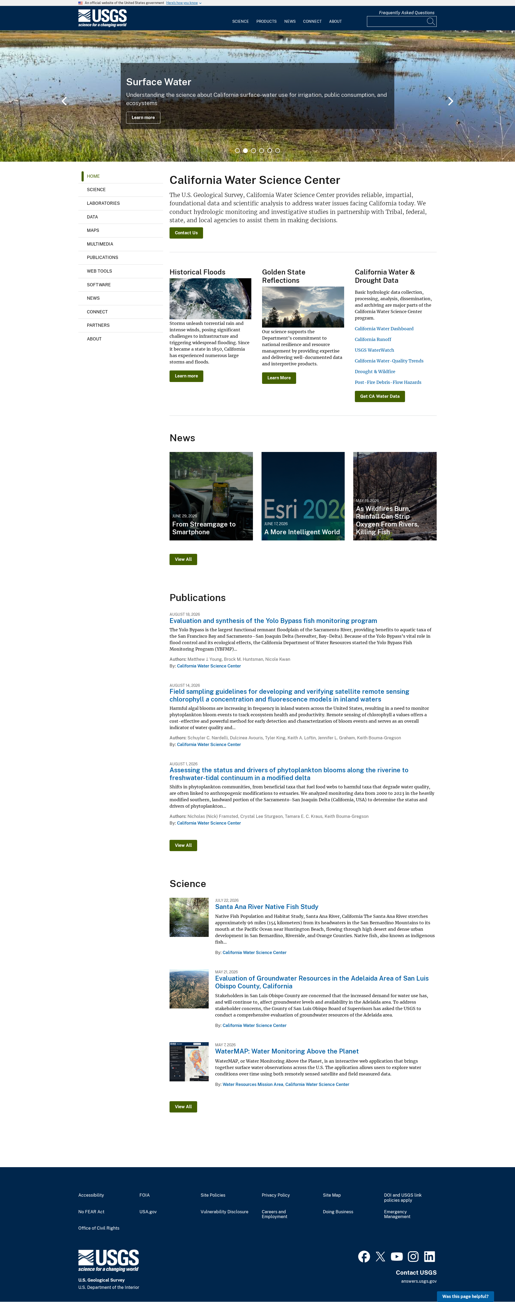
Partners (98, 325)
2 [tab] (245, 150)
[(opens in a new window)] (364, 1255)
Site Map (332, 1195)
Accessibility (91, 1195)
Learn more (143, 117)
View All (183, 559)
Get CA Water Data (380, 396)
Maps (93, 230)
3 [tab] (253, 150)
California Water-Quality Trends (389, 360)
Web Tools (99, 271)
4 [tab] (261, 150)
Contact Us (186, 232)
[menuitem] (241, 18)
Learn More (279, 377)
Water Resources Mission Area (253, 1084)
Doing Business (338, 1212)
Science (240, 21)
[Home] (102, 25)
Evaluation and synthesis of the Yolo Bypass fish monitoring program (273, 620)
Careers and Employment (274, 1214)
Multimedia (100, 244)
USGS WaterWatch (374, 350)
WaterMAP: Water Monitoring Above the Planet (287, 1051)
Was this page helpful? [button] (465, 1296)
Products (266, 21)
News (290, 21)
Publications (102, 257)
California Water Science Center (209, 666)
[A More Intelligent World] (303, 496)
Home (93, 176)
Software (99, 284)
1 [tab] (237, 150)
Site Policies (213, 1195)
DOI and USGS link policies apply (403, 1198)
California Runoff (373, 339)
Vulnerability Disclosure (224, 1212)
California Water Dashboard (384, 328)
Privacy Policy (276, 1195)
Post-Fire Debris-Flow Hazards (388, 382)
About (335, 21)
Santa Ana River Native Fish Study (266, 906)
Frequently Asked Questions (407, 12)
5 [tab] (269, 150)
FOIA (144, 1195)
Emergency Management (397, 1214)
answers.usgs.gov (419, 1281)
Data (92, 217)
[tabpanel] (257, 96)
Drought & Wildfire (375, 371)
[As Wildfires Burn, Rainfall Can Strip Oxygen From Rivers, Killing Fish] (395, 496)
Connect (312, 21)
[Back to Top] (495, 1282)
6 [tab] (277, 150)
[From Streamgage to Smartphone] (211, 496)
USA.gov (148, 1212)
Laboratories (103, 203)
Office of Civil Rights (98, 1228)
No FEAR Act (91, 1212)
